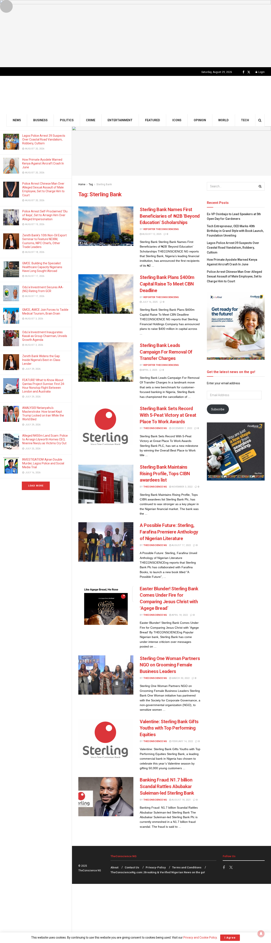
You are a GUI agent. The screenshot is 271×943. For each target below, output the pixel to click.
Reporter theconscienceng (161, 229)
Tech (245, 120)
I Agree (230, 937)
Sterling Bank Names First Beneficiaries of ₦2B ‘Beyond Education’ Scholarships (170, 216)
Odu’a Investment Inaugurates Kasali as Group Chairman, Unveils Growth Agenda (44, 335)
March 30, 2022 (180, 678)
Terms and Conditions (186, 867)
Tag (91, 184)
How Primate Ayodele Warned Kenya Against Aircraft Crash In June (43, 163)
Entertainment (120, 120)
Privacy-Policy (156, 867)
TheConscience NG (155, 428)
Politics (67, 120)
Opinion (200, 120)
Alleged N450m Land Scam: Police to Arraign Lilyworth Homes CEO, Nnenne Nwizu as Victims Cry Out (45, 439)
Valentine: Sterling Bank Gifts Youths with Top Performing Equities (169, 728)
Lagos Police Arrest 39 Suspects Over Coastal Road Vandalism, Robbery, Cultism (43, 139)
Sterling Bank (104, 184)
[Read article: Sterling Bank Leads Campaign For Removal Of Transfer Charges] (105, 362)
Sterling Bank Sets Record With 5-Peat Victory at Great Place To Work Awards (168, 415)
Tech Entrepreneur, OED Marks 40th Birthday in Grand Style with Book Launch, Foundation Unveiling (235, 230)
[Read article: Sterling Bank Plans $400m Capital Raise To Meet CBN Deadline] (105, 294)
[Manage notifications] (261, 933)
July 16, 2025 (150, 302)
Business (40, 120)
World (223, 120)
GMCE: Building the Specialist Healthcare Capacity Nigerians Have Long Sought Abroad (42, 267)
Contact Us (132, 867)
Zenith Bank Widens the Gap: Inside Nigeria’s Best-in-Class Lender (41, 359)
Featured (152, 120)
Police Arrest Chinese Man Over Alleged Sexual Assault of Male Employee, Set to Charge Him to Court (234, 276)
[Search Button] (259, 120)
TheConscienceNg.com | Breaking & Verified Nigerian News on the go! (158, 872)
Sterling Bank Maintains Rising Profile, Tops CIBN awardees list (165, 473)
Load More (35, 485)
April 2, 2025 (149, 370)
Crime (90, 120)
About (114, 867)
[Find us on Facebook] (243, 72)
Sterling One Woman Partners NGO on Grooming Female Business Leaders (170, 665)
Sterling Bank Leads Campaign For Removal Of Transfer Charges (166, 352)
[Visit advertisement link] (135, 33)
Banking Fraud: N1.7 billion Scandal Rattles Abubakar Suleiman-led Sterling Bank (167, 786)
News (17, 120)
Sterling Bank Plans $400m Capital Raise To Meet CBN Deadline (167, 284)
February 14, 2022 (182, 741)
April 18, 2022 (179, 615)
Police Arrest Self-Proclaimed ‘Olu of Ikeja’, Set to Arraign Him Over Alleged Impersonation (45, 215)
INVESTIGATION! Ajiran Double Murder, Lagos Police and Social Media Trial (43, 463)
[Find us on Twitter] (248, 72)
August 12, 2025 (151, 234)
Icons (176, 120)
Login (261, 72)
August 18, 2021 (181, 799)
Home (81, 184)
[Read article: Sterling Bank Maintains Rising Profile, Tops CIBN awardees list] (105, 483)
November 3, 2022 (181, 486)
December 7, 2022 (181, 428)
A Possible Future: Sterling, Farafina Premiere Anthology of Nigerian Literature (169, 532)
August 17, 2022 (181, 545)
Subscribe (217, 409)
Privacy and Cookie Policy (200, 937)
